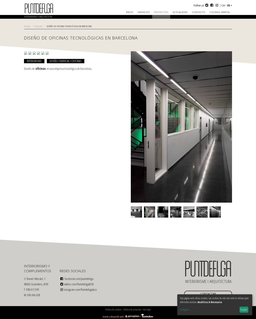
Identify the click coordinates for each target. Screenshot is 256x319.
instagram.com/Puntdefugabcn (80, 289)
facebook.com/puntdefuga (78, 279)
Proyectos (161, 12)
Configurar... (185, 309)
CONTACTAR (208, 293)
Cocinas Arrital (220, 12)
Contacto (198, 12)
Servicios (144, 12)
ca (224, 5)
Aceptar (243, 309)
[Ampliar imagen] (181, 202)
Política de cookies (113, 309)
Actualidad (180, 12)
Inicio (129, 12)
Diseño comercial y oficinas (66, 61)
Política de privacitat (132, 309)
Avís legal (147, 309)
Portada (27, 26)
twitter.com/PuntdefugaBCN (79, 284)
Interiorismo (34, 61)
